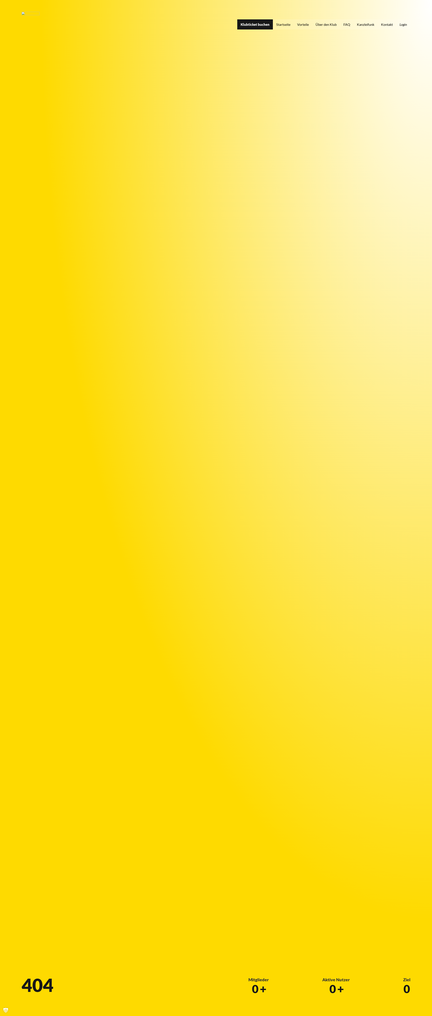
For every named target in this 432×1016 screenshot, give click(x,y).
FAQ (346, 24)
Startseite (283, 24)
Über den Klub (326, 24)
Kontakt (387, 24)
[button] (5, 1010)
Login (403, 24)
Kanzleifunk (365, 24)
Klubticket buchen (255, 24)
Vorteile (303, 24)
